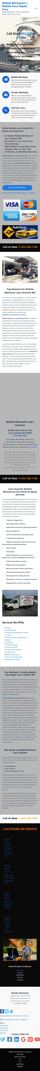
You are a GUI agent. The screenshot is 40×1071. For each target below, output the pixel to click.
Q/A (20, 1059)
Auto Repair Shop (10, 630)
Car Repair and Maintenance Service (16, 633)
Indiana (6, 895)
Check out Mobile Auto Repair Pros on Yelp (14, 1016)
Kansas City (20, 970)
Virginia (6, 883)
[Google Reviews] (23, 1039)
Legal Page (20, 1064)
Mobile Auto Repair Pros (13, 787)
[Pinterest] (30, 1039)
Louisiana (7, 851)
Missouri (7, 871)
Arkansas (7, 866)
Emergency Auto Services (12, 650)
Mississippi (8, 849)
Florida (6, 841)
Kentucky (7, 868)
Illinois (6, 893)
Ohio (6, 873)
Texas (6, 856)
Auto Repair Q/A (9, 652)
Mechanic (7, 628)
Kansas (6, 897)
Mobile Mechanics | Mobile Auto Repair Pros (15, 6)
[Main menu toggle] (35, 8)
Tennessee (8, 846)
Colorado (7, 922)
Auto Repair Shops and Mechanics (15, 637)
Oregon (7, 927)
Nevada (6, 924)
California (7, 919)
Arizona (7, 917)
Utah (6, 929)
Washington (8, 932)
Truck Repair (8, 642)
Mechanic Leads (20, 1057)
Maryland (7, 900)
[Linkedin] (16, 1039)
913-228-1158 (25, 35)
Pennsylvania (8, 880)
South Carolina (9, 878)
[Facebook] (9, 1039)
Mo (30, 346)
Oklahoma (7, 907)
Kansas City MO (31, 447)
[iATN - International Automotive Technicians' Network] (6, 1028)
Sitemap (20, 1066)
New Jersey (8, 902)
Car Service (8, 635)
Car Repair (7, 640)
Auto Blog (20, 1054)
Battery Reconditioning (11, 655)
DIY (20, 1062)
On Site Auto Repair (10, 647)
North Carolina (9, 876)
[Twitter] (3, 1039)
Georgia (7, 844)
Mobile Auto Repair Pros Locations (20, 1052)
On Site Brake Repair (11, 645)
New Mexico (8, 854)
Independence (11, 442)
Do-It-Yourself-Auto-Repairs (13, 657)
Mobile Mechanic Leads (12, 659)
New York (7, 905)
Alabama (7, 839)
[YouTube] (37, 1039)
